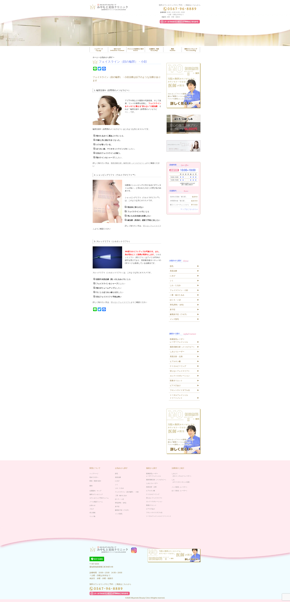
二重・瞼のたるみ (177, 295)
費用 (172, 49)
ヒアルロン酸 (175, 361)
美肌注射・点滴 (176, 356)
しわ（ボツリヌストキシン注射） (181, 481)
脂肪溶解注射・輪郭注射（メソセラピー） (128, 163)
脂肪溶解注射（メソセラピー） (182, 347)
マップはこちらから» (189, 209)
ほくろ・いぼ (175, 300)
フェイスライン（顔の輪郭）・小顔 (127, 492)
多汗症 (172, 309)
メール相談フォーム (96, 502)
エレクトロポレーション (180, 376)
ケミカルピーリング (178, 366)
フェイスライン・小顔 (179, 290)
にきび (172, 276)
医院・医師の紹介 (135, 49)
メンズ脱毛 (174, 319)
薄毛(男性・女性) (177, 305)
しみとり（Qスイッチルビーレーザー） (182, 475)
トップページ (99, 49)
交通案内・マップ (154, 49)
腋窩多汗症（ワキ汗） (179, 314)
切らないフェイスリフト (121, 302)
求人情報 (92, 512)
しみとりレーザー (177, 352)
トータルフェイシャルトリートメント (179, 396)
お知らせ (92, 505)
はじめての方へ (117, 49)
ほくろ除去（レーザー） (180, 490)
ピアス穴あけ (175, 385)
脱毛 (171, 266)
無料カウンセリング (191, 49)
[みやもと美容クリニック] (109, 6)
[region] (145, 30)
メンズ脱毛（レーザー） (180, 487)
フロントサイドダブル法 (180, 390)
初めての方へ (93, 477)
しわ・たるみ (175, 285)
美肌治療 (173, 271)
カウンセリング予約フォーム (99, 498)
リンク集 (92, 516)
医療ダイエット (176, 381)
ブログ (91, 509)
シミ (171, 281)
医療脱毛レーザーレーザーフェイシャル (179, 340)
